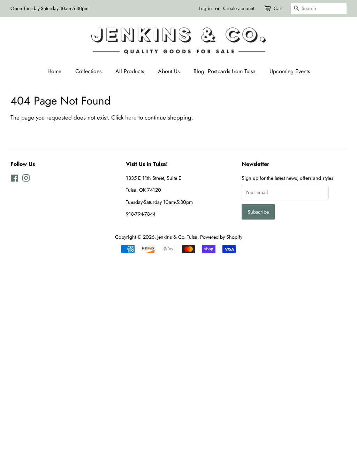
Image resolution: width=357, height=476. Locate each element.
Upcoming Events (289, 71)
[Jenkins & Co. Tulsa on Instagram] (26, 179)
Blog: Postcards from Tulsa (224, 71)
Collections (88, 71)
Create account (238, 8)
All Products (129, 71)
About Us (169, 71)
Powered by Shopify (221, 236)
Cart (278, 8)
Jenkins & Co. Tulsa (177, 236)
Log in (205, 8)
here (131, 117)
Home (54, 71)
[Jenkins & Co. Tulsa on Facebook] (14, 179)
